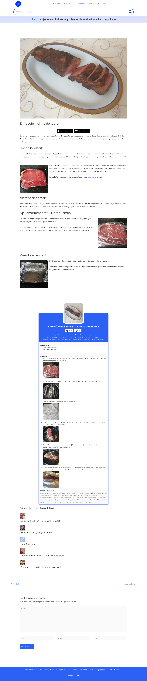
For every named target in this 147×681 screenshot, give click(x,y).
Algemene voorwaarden (68, 670)
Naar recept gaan (66, 131)
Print (70, 330)
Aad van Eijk (73, 165)
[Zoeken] (130, 12)
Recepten (81, 3)
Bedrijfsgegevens (101, 670)
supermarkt (91, 177)
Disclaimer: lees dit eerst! (33, 670)
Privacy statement (50, 670)
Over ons (120, 670)
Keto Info (56, 3)
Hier (34, 19)
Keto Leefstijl (68, 3)
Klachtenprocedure (85, 670)
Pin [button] (79, 330)
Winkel (91, 3)
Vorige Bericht (15, 584)
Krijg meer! (102, 3)
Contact (112, 670)
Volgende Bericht (131, 584)
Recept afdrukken (83, 131)
